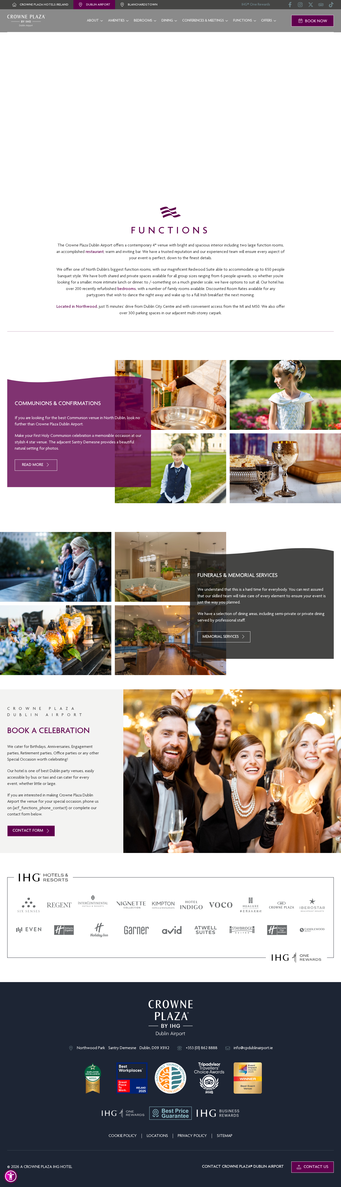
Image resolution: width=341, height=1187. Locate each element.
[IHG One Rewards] (123, 1113)
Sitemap (224, 1136)
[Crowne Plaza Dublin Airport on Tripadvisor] (321, 6)
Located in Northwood (76, 307)
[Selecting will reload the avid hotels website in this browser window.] (172, 930)
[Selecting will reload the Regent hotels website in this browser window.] (59, 905)
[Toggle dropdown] (101, 20)
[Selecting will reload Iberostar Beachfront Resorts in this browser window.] (312, 905)
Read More (32, 465)
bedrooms (126, 289)
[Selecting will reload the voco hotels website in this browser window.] (220, 905)
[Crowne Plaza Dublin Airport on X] (310, 6)
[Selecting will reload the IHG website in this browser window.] (43, 877)
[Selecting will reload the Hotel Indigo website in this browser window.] (191, 905)
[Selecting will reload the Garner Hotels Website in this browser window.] (136, 930)
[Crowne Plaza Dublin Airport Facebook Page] (290, 6)
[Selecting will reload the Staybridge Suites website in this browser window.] (242, 930)
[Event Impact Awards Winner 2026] (247, 1078)
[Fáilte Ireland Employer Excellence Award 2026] (93, 1078)
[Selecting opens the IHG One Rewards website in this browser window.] (296, 958)
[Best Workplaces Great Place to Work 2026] (132, 1078)
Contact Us (316, 1167)
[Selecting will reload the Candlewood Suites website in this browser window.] (312, 930)
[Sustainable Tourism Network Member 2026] (170, 1078)
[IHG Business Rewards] (218, 1113)
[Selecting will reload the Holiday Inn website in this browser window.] (99, 930)
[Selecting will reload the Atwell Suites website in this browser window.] (205, 930)
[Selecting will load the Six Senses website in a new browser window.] (28, 905)
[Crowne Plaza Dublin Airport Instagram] (300, 6)
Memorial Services (220, 637)
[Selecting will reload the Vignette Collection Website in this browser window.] (131, 905)
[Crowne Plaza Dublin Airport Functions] (26, 21)
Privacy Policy (192, 1136)
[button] (10, 1176)
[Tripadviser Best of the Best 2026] (209, 1078)
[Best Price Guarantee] (170, 1113)
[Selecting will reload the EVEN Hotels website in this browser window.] (28, 930)
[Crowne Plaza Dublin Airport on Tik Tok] (331, 6)
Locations (157, 1136)
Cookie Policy (123, 1136)
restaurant (95, 252)
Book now (316, 21)
